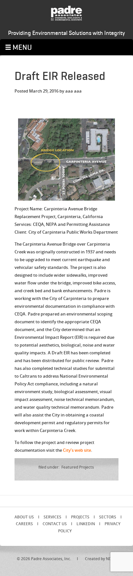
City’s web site (77, 450)
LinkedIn (86, 523)
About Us (24, 517)
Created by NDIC (100, 558)
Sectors (107, 517)
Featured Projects (77, 467)
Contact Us (55, 523)
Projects (80, 517)
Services (52, 517)
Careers (24, 523)
